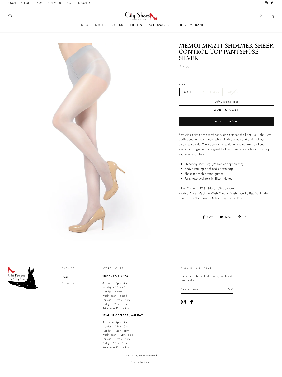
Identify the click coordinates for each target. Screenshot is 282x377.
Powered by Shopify (141, 362)
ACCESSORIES (159, 25)
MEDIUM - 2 (211, 92)
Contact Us (68, 283)
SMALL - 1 (189, 92)
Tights (136, 25)
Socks (117, 25)
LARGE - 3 (234, 92)
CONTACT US (54, 3)
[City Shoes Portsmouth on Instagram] (183, 302)
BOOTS (100, 25)
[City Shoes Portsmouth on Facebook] (191, 302)
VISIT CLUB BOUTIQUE (80, 3)
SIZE (182, 84)
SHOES (83, 25)
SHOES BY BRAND (190, 25)
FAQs (39, 3)
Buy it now (226, 121)
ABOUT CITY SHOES (19, 3)
